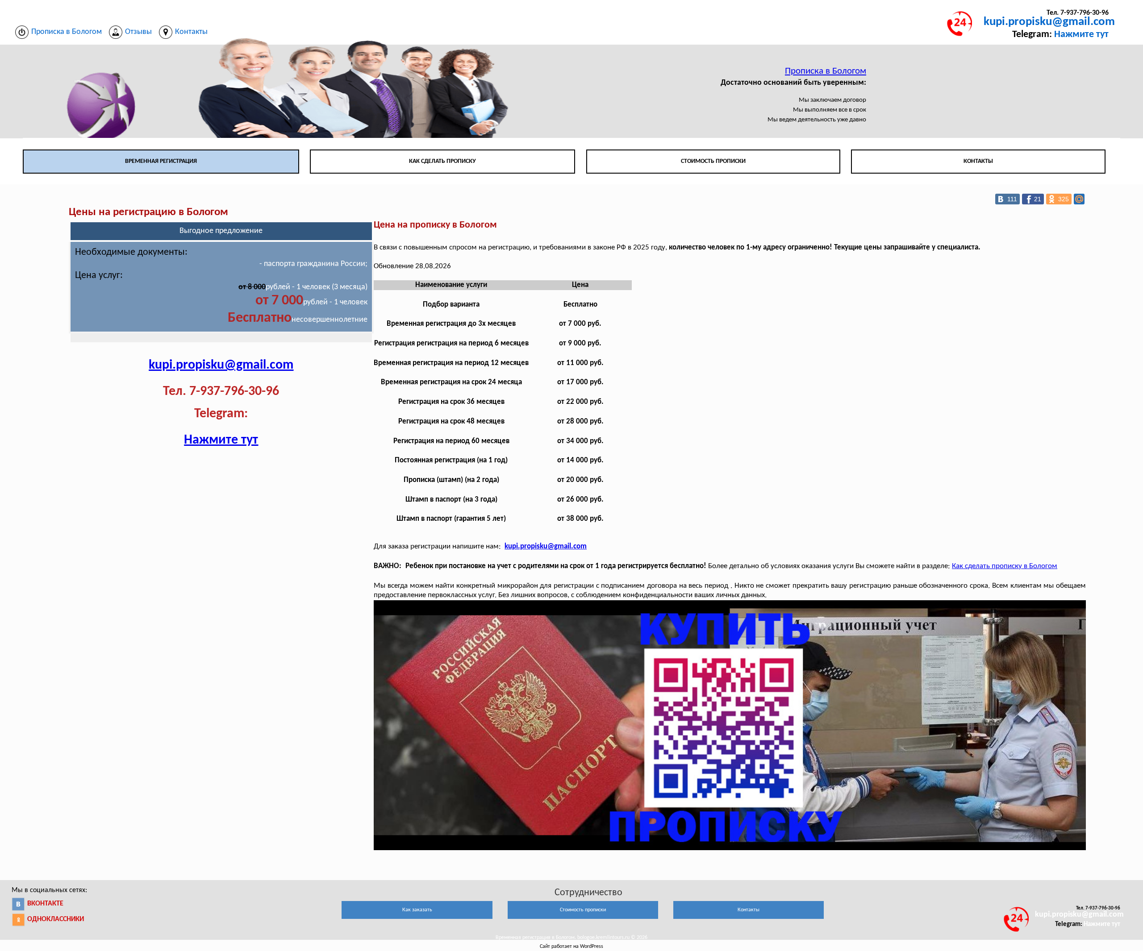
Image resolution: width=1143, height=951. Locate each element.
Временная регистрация (161, 161)
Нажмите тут (1081, 34)
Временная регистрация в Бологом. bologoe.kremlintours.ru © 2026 (571, 937)
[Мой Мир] (1079, 199)
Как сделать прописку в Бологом (1004, 566)
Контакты (978, 161)
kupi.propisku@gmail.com (1049, 22)
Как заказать (417, 910)
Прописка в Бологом (825, 71)
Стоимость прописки (713, 161)
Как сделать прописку (442, 161)
